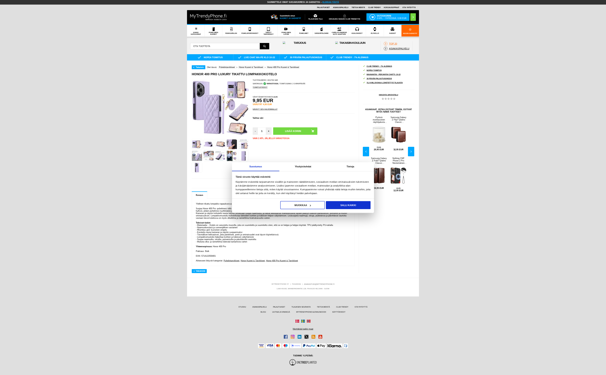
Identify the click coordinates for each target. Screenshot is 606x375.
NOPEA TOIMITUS (374, 70)
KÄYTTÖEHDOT (338, 312)
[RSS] (313, 337)
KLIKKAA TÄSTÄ (330, 2)
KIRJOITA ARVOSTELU (388, 95)
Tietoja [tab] (350, 166)
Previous (366, 151)
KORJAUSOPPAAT (391, 7)
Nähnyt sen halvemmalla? (265, 109)
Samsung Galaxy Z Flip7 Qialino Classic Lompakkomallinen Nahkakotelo (398, 119)
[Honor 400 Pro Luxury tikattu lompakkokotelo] (197, 144)
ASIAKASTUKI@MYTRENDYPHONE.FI (319, 284)
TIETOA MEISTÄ (358, 7)
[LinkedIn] (299, 337)
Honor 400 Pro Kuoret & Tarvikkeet (282, 260)
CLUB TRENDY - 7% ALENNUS (379, 66)
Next (411, 151)
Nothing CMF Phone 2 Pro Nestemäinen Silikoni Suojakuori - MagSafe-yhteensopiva (398, 160)
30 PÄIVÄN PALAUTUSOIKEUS (379, 78)
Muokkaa (300, 205)
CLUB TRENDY (342, 307)
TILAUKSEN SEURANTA (301, 307)
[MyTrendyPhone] (208, 17)
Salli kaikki (348, 205)
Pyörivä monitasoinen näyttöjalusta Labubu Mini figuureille (379, 119)
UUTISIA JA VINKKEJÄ (281, 312)
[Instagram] (292, 337)
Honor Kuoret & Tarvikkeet (253, 260)
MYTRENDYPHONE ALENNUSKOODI (311, 312)
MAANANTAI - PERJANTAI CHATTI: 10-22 (384, 74)
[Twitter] (306, 337)
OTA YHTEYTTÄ (409, 7)
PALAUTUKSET (323, 7)
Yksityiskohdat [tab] (303, 166)
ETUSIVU (242, 307)
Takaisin (200, 67)
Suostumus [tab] (255, 166)
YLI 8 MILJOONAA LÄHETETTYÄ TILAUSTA (385, 83)
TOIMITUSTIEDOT (260, 87)
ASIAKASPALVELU (340, 7)
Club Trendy (374, 7)
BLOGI (263, 312)
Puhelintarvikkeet (231, 260)
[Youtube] (320, 337)
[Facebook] (286, 337)
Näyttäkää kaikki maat (303, 329)
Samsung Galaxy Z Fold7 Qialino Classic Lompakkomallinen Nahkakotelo (379, 160)
